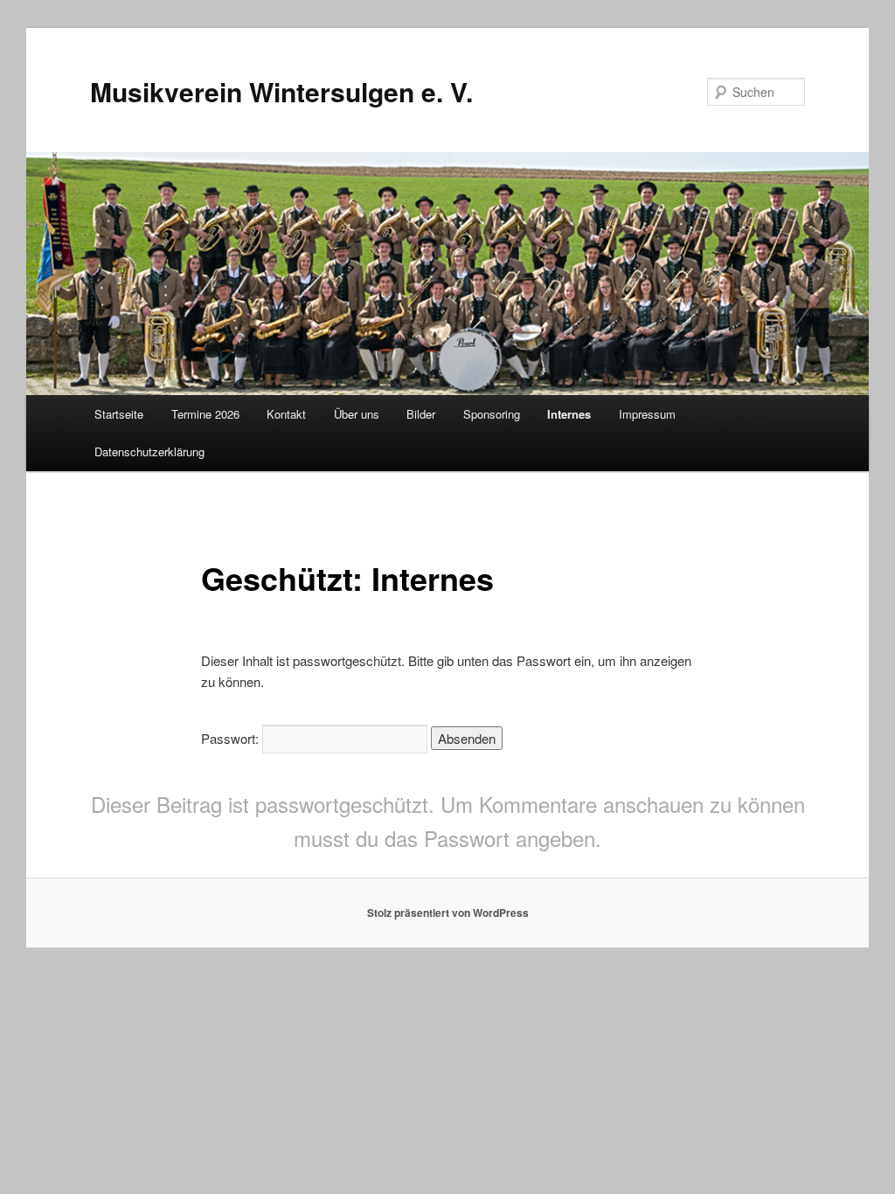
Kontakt (286, 414)
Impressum (647, 414)
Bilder (420, 414)
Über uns (356, 414)
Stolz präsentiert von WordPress (448, 912)
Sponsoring (491, 414)
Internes (569, 414)
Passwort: (231, 738)
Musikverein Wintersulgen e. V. (281, 91)
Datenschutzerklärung (149, 451)
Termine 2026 (205, 414)
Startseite (118, 414)
